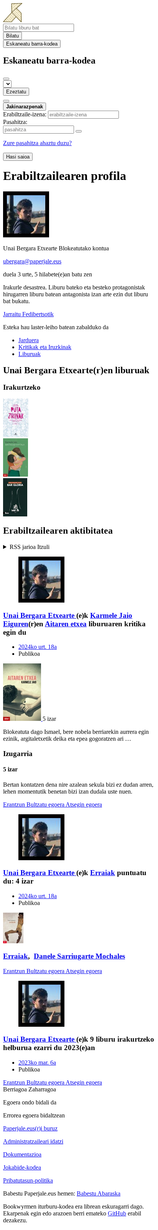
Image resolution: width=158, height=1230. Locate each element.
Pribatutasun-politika (28, 1180)
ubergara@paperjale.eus (32, 261)
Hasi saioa (18, 157)
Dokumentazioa (22, 1154)
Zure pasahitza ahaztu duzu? (37, 143)
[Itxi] (6, 79)
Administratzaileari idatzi (33, 1141)
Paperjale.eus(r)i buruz (30, 1128)
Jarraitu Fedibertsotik (28, 314)
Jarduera (28, 340)
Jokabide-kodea (22, 1167)
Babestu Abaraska (98, 1193)
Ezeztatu (16, 92)
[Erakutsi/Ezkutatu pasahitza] (79, 131)
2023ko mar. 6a (37, 1062)
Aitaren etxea (66, 624)
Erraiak (102, 873)
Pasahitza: (15, 122)
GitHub (117, 1213)
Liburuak (29, 354)
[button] (79, 547)
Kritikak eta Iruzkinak (44, 347)
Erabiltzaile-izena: (24, 114)
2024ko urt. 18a (37, 647)
